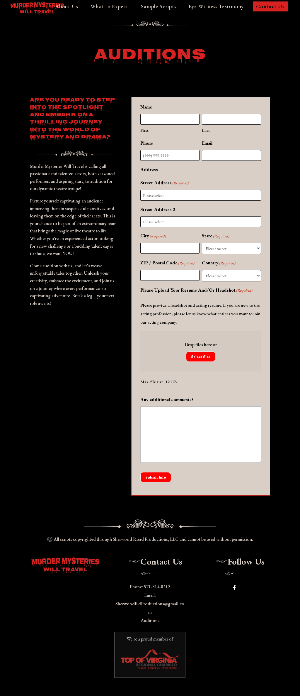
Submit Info (155, 477)
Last (206, 130)
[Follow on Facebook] (234, 587)
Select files (200, 356)
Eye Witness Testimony (216, 7)
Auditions (150, 620)
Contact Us (270, 6)
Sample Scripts (158, 7)
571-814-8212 (157, 587)
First (144, 130)
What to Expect (109, 7)
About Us (66, 7)
